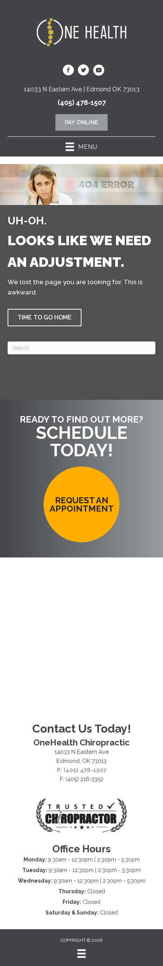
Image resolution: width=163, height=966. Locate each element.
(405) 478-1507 (82, 102)
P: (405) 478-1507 (82, 770)
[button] (45, 317)
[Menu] (81, 953)
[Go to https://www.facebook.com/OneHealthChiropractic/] (68, 71)
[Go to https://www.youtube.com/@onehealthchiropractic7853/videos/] (98, 71)
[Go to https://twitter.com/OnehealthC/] (83, 71)
